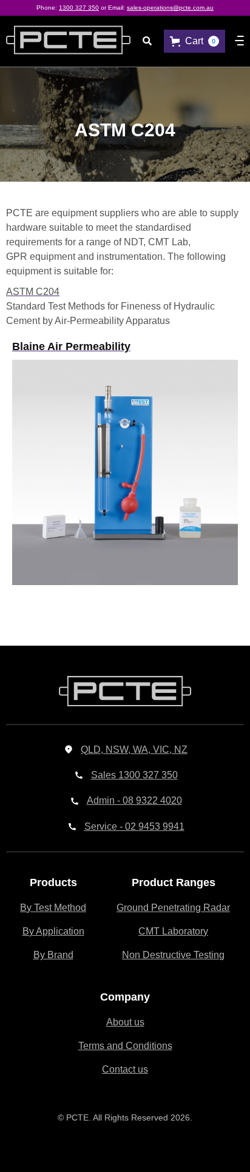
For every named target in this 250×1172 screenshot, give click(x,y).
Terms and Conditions (125, 1046)
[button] (194, 41)
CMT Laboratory (173, 931)
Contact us (125, 1069)
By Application (53, 931)
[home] (62, 41)
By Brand (53, 955)
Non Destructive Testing (173, 955)
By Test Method (53, 907)
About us (125, 1022)
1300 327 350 (79, 7)
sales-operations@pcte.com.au (170, 7)
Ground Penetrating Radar (173, 907)
